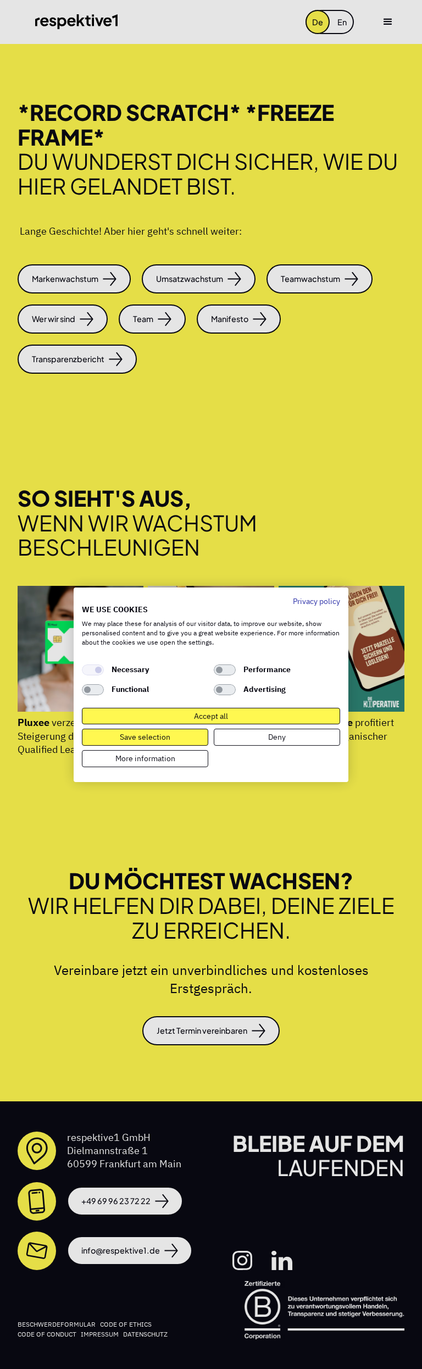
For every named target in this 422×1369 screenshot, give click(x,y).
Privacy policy (316, 601)
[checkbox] (93, 669)
